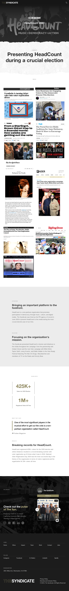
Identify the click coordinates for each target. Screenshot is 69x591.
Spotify (56, 558)
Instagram (6, 558)
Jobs (58, 545)
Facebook (19, 558)
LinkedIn (44, 558)
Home (5, 545)
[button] (66, 2)
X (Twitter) (32, 558)
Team (32, 545)
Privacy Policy (44, 579)
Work (40, 545)
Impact (23, 545)
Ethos (14, 545)
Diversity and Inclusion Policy (48, 581)
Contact (49, 545)
